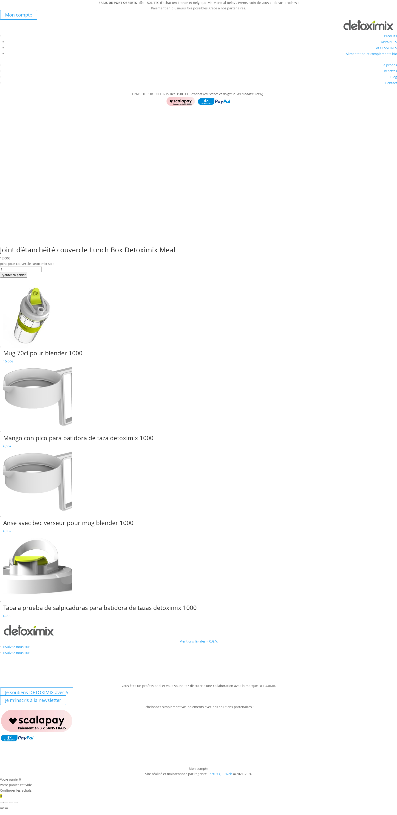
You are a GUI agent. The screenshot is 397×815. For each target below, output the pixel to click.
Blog (393, 77)
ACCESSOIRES (386, 48)
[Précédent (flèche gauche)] (2, 808)
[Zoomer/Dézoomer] (2, 802)
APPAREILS (389, 42)
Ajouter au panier (14, 275)
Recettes (390, 71)
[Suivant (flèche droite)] (6, 808)
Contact (391, 83)
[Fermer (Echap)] (15, 802)
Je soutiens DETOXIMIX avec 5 (36, 692)
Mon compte (18, 15)
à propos (390, 65)
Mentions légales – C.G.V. (198, 641)
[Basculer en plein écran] (6, 802)
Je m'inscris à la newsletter (33, 700)
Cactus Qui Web (220, 774)
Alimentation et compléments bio (371, 54)
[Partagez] (11, 802)
